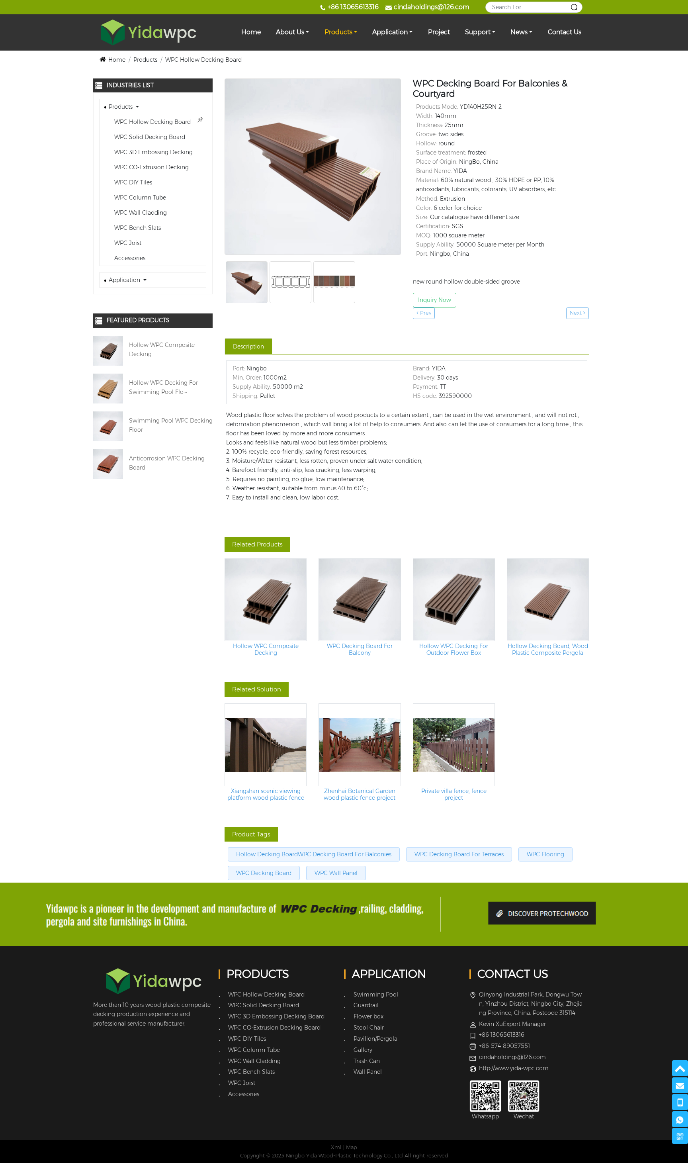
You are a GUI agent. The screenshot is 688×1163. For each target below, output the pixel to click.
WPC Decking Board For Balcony (360, 649)
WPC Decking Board (263, 873)
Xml (336, 1147)
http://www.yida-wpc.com (514, 1068)
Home (251, 32)
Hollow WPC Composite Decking (266, 649)
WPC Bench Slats (137, 227)
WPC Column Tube (139, 197)
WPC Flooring (545, 854)
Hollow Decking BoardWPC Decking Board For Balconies (313, 854)
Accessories (129, 258)
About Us (290, 32)
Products (338, 32)
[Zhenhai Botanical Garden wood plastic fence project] (359, 745)
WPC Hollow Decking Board (203, 59)
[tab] (248, 346)
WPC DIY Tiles (132, 182)
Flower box (368, 1016)
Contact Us (564, 32)
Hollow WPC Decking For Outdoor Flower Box (453, 649)
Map (351, 1147)
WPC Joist (127, 243)
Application (390, 32)
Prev (424, 313)
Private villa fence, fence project (454, 794)
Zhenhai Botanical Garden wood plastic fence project (359, 794)
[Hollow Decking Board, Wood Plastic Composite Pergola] (547, 600)
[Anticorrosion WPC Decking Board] (108, 463)
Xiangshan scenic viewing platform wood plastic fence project (265, 795)
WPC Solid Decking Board (149, 137)
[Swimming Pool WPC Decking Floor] (108, 425)
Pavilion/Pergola (375, 1038)
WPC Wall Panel (336, 873)
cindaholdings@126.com (431, 7)
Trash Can (367, 1061)
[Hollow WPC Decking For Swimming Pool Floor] (108, 388)
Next (576, 313)
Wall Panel (368, 1071)
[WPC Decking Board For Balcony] (359, 600)
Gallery (363, 1049)
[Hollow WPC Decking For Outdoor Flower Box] (453, 600)
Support (478, 32)
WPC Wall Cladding (140, 212)
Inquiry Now (434, 299)
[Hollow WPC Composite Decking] (108, 350)
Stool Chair (369, 1027)
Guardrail (366, 1005)
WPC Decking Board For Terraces (459, 854)
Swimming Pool (376, 994)
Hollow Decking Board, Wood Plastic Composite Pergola (548, 649)
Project (439, 32)
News (519, 32)
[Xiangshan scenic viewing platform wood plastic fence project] (265, 745)
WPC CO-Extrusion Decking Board (159, 167)
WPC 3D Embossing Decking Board (159, 152)
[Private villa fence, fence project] (453, 745)
